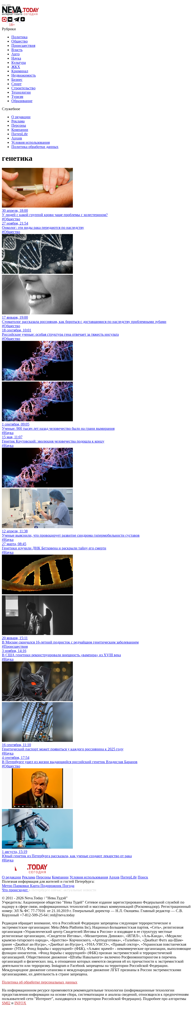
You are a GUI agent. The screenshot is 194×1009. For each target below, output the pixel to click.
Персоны (18, 125)
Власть (16, 50)
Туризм (17, 97)
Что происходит (15, 890)
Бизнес (16, 80)
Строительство (23, 88)
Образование (21, 101)
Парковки (21, 886)
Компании (19, 130)
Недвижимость (23, 75)
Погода (68, 886)
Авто (15, 54)
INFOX (20, 1003)
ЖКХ (15, 67)
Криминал (19, 71)
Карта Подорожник (46, 886)
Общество (19, 41)
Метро (7, 886)
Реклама (18, 121)
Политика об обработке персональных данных (39, 982)
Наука (16, 58)
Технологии (21, 92)
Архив (16, 138)
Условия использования (30, 142)
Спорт (16, 84)
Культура (18, 63)
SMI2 (6, 1003)
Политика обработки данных (34, 147)
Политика (19, 37)
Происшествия (23, 45)
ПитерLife (19, 134)
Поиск (143, 877)
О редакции (21, 117)
